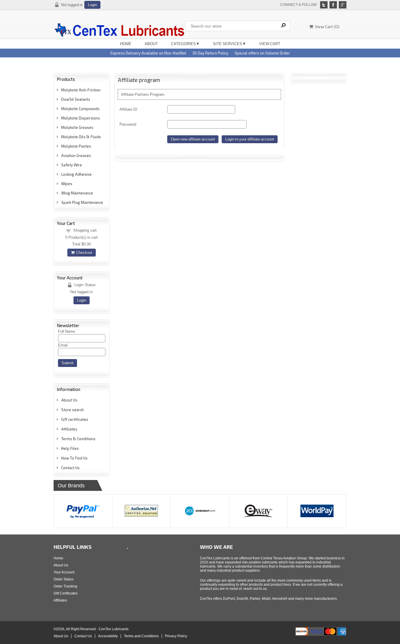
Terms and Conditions (141, 636)
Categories (183, 44)
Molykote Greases (77, 127)
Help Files (70, 448)
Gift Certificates (66, 593)
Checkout (83, 252)
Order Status (63, 579)
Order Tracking (65, 586)
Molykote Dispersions (80, 118)
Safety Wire (71, 165)
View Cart (269, 44)
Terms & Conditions (78, 438)
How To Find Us (74, 458)
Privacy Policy (176, 636)
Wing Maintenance (77, 193)
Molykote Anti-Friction (80, 90)
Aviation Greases (76, 155)
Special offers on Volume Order (262, 53)
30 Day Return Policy (210, 53)
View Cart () (326, 26)
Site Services (227, 44)
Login (92, 5)
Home (125, 44)
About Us (69, 400)
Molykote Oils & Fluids (81, 136)
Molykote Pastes (76, 146)
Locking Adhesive (76, 174)
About (151, 44)
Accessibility (108, 636)
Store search (72, 409)
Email (63, 345)
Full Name (66, 331)
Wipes (66, 183)
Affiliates (69, 429)
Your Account (64, 572)
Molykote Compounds (80, 108)
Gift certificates (74, 419)
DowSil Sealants (75, 99)
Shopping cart (85, 230)
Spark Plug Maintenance (82, 202)
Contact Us (70, 467)
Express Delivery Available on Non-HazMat (148, 53)
